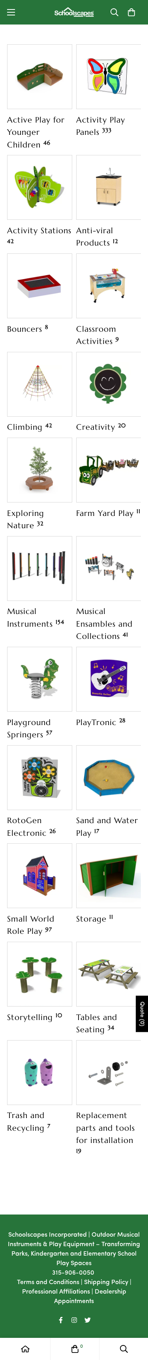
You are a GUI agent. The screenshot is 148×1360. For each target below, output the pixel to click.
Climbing (29, 427)
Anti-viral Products (97, 236)
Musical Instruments (35, 617)
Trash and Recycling (29, 1121)
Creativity (101, 427)
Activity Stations (39, 235)
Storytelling (34, 1017)
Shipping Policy (106, 1282)
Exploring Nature (25, 519)
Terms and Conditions (48, 1282)
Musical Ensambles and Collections (104, 623)
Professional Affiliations (56, 1292)
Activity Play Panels (100, 126)
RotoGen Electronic (31, 826)
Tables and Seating (96, 1023)
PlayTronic (101, 722)
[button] (131, 12)
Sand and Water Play (107, 826)
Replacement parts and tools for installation (105, 1132)
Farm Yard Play (108, 513)
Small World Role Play (30, 925)
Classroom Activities (97, 335)
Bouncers (28, 329)
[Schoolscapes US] (74, 12)
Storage (94, 919)
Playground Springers (29, 728)
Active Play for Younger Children (36, 132)
